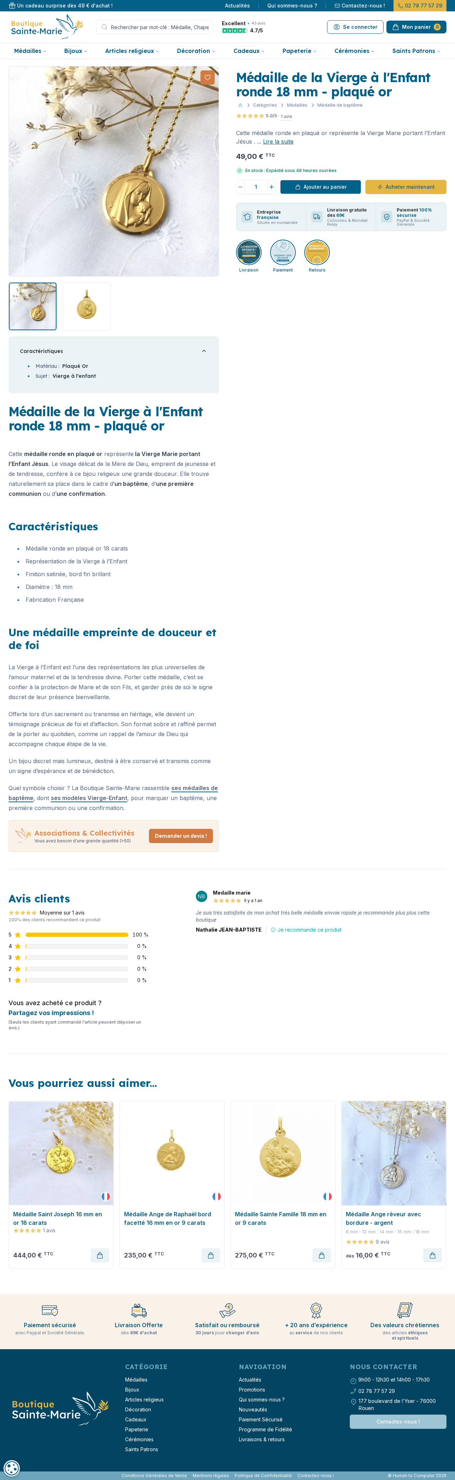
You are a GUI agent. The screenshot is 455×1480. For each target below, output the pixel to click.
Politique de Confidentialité (263, 1475)
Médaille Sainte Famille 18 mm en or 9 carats (280, 1218)
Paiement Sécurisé (261, 1419)
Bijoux (73, 50)
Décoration (193, 50)
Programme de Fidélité (265, 1429)
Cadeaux (246, 50)
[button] (15, 171)
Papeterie (297, 50)
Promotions (252, 1390)
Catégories (265, 105)
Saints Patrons (413, 50)
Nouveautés (253, 1409)
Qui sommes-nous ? (292, 5)
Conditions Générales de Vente (154, 1475)
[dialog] (12, 1468)
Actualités (237, 5)
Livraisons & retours (262, 1439)
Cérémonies (351, 50)
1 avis (286, 116)
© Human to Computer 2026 (417, 1475)
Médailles (27, 50)
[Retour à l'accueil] (60, 1409)
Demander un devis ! (181, 836)
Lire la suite (278, 141)
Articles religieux (129, 50)
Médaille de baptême (340, 105)
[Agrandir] (114, 171)
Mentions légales (211, 1475)
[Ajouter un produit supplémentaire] (272, 187)
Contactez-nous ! (363, 5)
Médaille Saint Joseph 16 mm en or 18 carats (57, 1218)
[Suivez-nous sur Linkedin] (15, 1476)
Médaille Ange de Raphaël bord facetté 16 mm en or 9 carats (167, 1218)
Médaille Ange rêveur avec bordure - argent (383, 1218)
